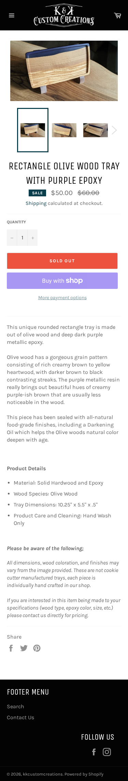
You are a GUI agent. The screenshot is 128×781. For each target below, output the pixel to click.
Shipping (36, 203)
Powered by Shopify (84, 774)
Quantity (16, 222)
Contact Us (20, 717)
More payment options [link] (62, 298)
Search (15, 706)
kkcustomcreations (43, 774)
